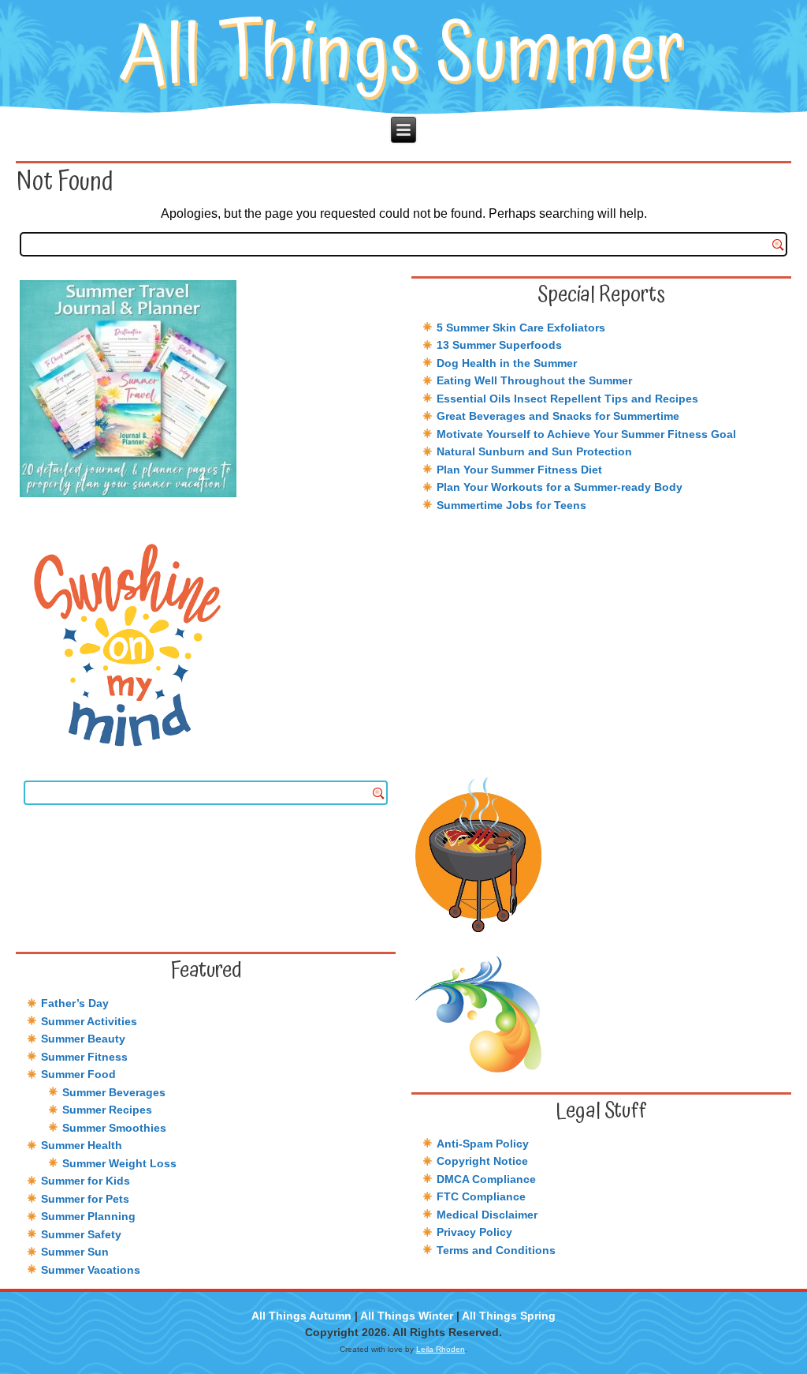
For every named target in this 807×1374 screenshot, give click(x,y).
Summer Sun (75, 1251)
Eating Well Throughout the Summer (534, 380)
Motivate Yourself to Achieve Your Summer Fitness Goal (586, 434)
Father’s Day (75, 1003)
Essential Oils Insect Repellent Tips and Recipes (567, 398)
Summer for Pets (85, 1198)
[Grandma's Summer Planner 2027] (206, 388)
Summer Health (81, 1145)
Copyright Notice (482, 1161)
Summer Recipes (107, 1109)
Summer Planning (88, 1216)
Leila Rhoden (440, 1349)
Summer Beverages (113, 1092)
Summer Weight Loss (119, 1163)
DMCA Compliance (486, 1179)
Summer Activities (89, 1021)
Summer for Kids (85, 1180)
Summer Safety (81, 1234)
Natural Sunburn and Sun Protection (534, 451)
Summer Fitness (84, 1056)
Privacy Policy (474, 1232)
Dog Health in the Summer (507, 363)
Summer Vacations (90, 1270)
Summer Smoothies (114, 1127)
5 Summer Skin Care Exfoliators (521, 327)
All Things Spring (509, 1315)
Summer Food (78, 1074)
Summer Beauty (83, 1038)
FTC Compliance (481, 1196)
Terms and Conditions (496, 1250)
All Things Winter (406, 1315)
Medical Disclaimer (487, 1214)
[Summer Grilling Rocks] (601, 854)
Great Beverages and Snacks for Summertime (558, 416)
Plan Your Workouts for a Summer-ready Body (559, 487)
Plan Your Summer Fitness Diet (519, 469)
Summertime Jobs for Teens (511, 505)
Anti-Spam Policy (483, 1143)
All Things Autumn (301, 1315)
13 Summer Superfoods (499, 345)
